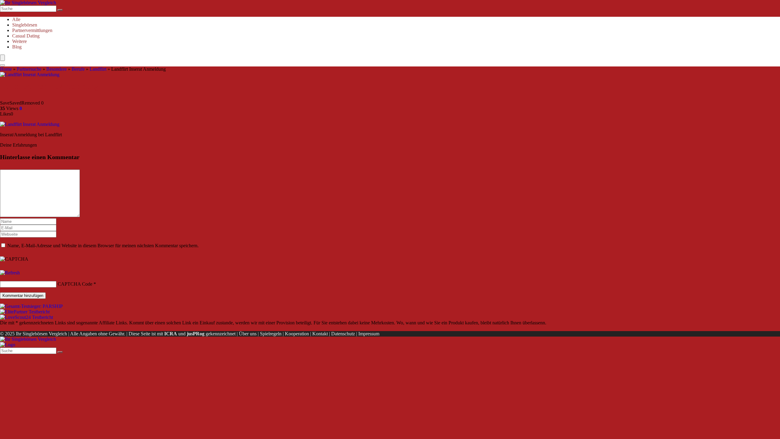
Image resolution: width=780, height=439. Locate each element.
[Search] (2, 65)
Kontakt (320, 333)
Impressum (368, 333)
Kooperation (297, 333)
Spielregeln (271, 333)
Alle (16, 19)
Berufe (78, 69)
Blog (17, 46)
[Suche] (60, 10)
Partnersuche (29, 69)
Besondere (56, 69)
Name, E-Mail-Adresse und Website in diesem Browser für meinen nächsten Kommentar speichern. (103, 245)
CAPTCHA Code (75, 284)
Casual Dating (26, 35)
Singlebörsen (24, 24)
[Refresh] (10, 272)
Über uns (248, 333)
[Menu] (2, 58)
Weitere (19, 41)
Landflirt (98, 69)
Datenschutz (343, 333)
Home (6, 69)
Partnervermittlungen (32, 30)
